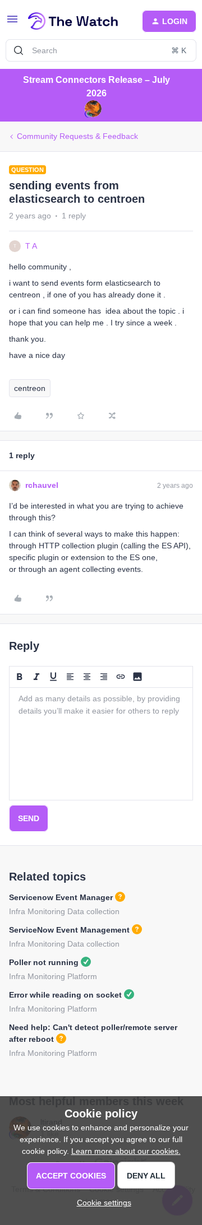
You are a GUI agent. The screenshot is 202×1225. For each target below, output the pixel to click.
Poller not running (44, 962)
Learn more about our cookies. (126, 1151)
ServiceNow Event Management (69, 929)
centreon (29, 388)
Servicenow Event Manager (61, 897)
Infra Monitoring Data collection (64, 911)
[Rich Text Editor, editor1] (101, 744)
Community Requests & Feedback (77, 136)
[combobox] (101, 50)
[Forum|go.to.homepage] (73, 21)
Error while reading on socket (65, 994)
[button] (12, 22)
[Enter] (18, 50)
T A (31, 245)
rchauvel (41, 485)
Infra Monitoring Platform (53, 976)
